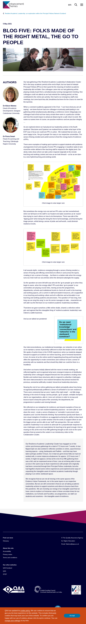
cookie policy (25, 610)
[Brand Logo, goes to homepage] (13, 5)
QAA (4, 571)
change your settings (12, 620)
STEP (5, 574)
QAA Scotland (7, 568)
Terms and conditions (10, 557)
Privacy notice (7, 554)
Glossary (6, 541)
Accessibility (7, 551)
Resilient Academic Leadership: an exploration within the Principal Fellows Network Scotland (35, 13)
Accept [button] (72, 615)
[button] (69, 4)
